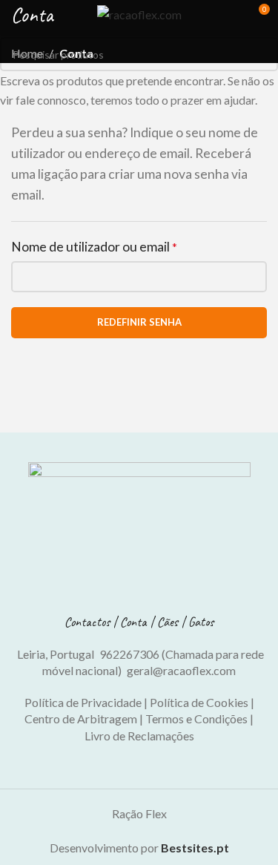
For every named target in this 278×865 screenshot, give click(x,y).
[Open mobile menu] (17, 15)
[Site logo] (139, 13)
